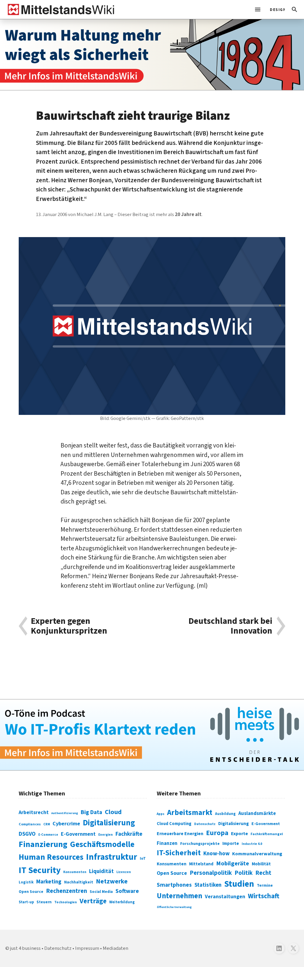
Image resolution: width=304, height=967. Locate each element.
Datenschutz (205, 824)
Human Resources (51, 857)
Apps (160, 813)
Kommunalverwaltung (257, 853)
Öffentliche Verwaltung (174, 907)
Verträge (93, 901)
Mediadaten (115, 948)
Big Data (91, 812)
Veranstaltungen (225, 896)
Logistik (26, 882)
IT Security (40, 870)
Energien (105, 834)
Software (127, 891)
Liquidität (101, 871)
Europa (217, 833)
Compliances (30, 824)
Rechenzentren (66, 891)
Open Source (31, 891)
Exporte (239, 833)
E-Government (78, 834)
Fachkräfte (128, 834)
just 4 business (25, 948)
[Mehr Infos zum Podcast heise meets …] (152, 734)
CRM (46, 824)
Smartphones (174, 885)
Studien (239, 884)
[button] (294, 9)
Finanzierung (43, 844)
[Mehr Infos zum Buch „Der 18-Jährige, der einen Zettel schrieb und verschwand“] (152, 54)
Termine (265, 885)
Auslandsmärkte (257, 813)
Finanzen (167, 843)
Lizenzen (123, 872)
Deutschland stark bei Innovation (230, 626)
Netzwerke (112, 881)
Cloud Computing (174, 824)
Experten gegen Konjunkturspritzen (69, 626)
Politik (244, 873)
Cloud (113, 812)
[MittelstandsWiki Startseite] (60, 9)
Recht (263, 873)
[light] (275, 9)
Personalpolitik (211, 873)
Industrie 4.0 (252, 843)
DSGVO (27, 834)
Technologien (65, 902)
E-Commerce (48, 834)
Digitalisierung (109, 823)
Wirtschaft (263, 896)
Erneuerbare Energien (180, 833)
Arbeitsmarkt (189, 812)
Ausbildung (225, 813)
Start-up (26, 902)
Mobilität (261, 864)
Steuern (44, 902)
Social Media (101, 891)
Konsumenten (74, 872)
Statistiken (207, 885)
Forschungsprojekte (200, 844)
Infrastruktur (111, 857)
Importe (230, 843)
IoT (143, 858)
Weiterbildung (122, 902)
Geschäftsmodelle (102, 844)
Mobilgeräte (232, 863)
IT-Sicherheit (179, 853)
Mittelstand (201, 864)
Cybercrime (66, 823)
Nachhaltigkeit (78, 882)
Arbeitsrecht (34, 812)
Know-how (216, 853)
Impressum (87, 948)
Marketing (48, 882)
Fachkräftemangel (267, 834)
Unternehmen (179, 896)
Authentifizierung (64, 813)
